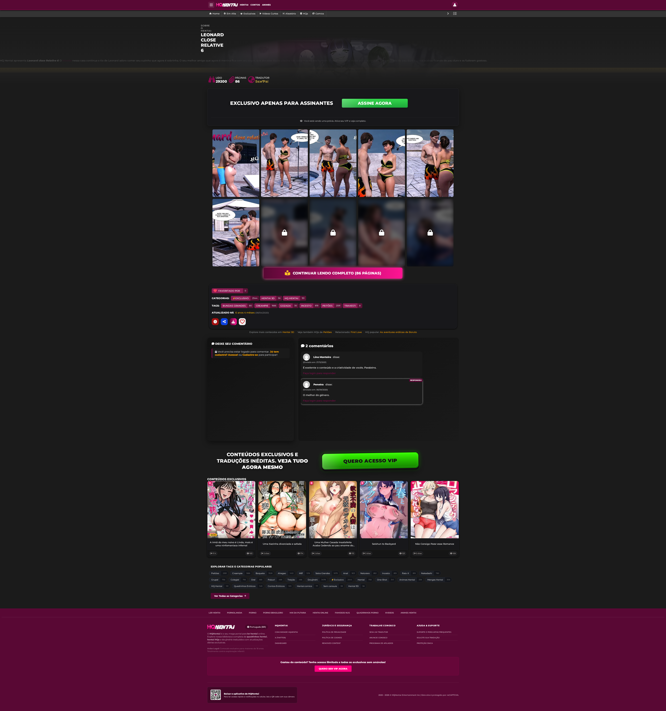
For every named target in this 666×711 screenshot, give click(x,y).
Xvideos (389, 613)
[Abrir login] (455, 5)
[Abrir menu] (211, 5)
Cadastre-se (250, 354)
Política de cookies (332, 638)
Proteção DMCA (425, 643)
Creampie (266, 305)
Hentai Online (320, 613)
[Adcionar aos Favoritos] (242, 321)
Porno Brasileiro (273, 613)
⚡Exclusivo (245, 298)
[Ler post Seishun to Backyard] (384, 509)
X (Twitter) (280, 638)
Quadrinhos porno (367, 613)
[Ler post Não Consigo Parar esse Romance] (435, 509)
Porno (252, 613)
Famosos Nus (342, 613)
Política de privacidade (334, 632)
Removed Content (331, 643)
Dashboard (281, 643)
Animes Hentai (408, 613)
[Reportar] (215, 321)
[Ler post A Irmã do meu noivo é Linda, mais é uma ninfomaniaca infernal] (231, 509)
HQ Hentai (294, 298)
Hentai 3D (271, 298)
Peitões (331, 305)
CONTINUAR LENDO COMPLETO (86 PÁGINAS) (337, 273)
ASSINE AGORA (375, 103)
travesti (352, 305)
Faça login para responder (319, 373)
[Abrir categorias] (455, 13)
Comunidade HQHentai (286, 632)
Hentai (244, 4)
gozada (288, 305)
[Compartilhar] (224, 321)
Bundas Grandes (237, 305)
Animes (266, 4)
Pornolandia (234, 613)
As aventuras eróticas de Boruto (398, 332)
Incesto (309, 305)
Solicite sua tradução (428, 638)
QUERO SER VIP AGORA (333, 668)
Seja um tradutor (378, 632)
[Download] (233, 321)
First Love (356, 332)
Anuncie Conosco (378, 638)
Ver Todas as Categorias (228, 596)
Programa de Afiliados (381, 643)
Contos (255, 4)
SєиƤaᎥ (261, 81)
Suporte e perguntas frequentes (434, 632)
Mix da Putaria (298, 613)
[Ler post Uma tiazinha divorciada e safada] (282, 509)
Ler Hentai (214, 613)
